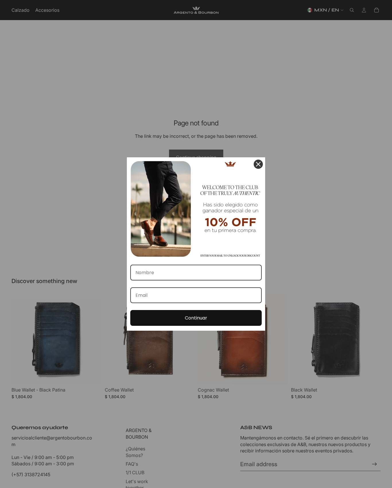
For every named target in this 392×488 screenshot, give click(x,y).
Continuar (196, 318)
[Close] (258, 164)
